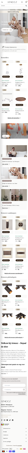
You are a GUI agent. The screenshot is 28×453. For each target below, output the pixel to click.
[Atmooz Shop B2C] (12, 2)
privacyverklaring (21, 393)
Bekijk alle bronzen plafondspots (13, 337)
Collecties (5, 435)
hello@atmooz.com (6, 415)
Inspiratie (5, 438)
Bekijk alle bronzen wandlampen (13, 273)
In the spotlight (7, 441)
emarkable (20, 445)
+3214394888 (4, 417)
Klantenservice (6, 428)
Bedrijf (5, 431)
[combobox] (14, 5)
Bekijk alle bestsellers (13, 118)
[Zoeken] (26, 6)
